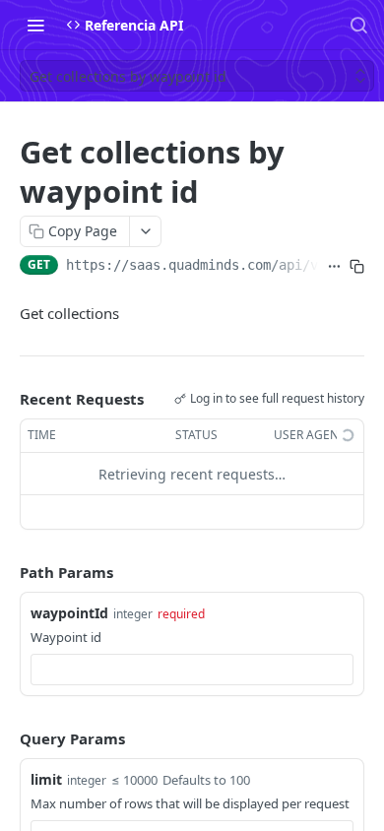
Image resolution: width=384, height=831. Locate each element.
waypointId (69, 613)
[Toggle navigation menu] (35, 24)
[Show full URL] (334, 267)
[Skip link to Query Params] (6, 738)
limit (46, 779)
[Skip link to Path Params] (6, 573)
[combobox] (192, 669)
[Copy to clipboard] (357, 267)
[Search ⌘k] (358, 24)
